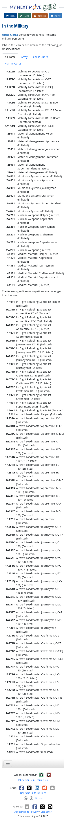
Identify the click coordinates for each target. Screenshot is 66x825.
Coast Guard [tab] (40, 57)
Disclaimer (46, 811)
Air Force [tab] (10, 57)
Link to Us (25, 793)
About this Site (21, 811)
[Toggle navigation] (7, 763)
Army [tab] (24, 57)
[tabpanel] (33, 411)
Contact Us (42, 780)
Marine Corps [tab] (13, 63)
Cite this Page (39, 793)
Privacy (34, 811)
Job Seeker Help (26, 780)
